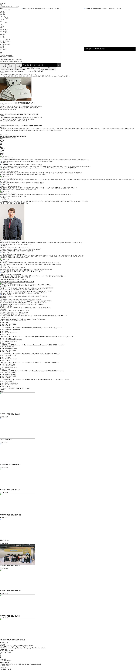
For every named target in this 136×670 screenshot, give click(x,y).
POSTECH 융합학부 (6, 660)
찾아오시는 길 (4, 667)
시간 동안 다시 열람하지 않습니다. (95, 49)
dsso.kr (39, 664)
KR (1, 52)
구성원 (6, 18)
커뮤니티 (7, 39)
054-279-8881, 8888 (8, 650)
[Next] (2, 391)
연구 (6, 32)
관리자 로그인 (5, 665)
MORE (2, 73)
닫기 (59, 65)
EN (1, 53)
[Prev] (1, 391)
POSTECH (3, 659)
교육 (6, 23)
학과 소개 (7, 9)
